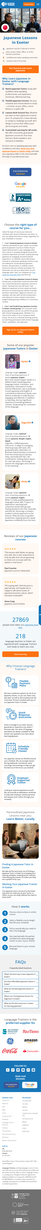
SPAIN (24, 1128)
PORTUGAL (25, 1131)
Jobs (3, 1107)
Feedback (5, 1119)
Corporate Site (7, 1116)
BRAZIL (24, 1122)
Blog (3, 1110)
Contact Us (5, 1100)
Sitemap (5, 1128)
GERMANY (25, 1125)
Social (4, 1113)
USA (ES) (25, 1110)
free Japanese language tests (18, 273)
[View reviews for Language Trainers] (20, 1220)
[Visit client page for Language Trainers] (20, 1212)
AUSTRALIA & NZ (27, 1119)
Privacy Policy (6, 1131)
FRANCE (24, 1107)
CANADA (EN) (26, 1113)
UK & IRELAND (26, 1101)
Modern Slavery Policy (9, 1140)
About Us (5, 1103)
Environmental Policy (8, 1134)
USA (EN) (25, 1104)
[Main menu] (37, 4)
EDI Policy (5, 1137)
